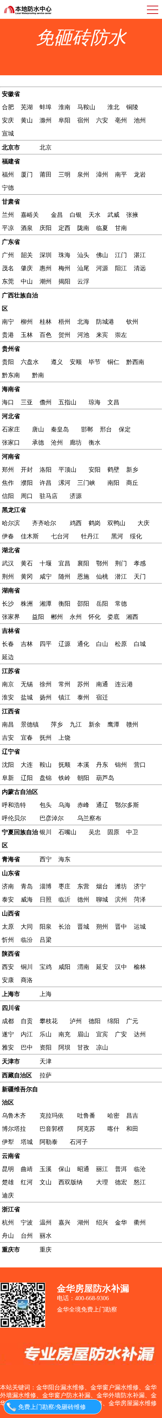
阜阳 (64, 120)
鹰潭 (113, 724)
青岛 (27, 886)
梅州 (64, 268)
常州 (64, 684)
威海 (27, 899)
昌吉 (132, 1115)
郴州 (57, 617)
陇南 (83, 228)
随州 (64, 576)
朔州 (102, 926)
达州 (140, 1034)
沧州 (57, 442)
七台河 (60, 536)
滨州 (121, 899)
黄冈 (27, 576)
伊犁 (8, 1142)
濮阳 (27, 483)
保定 (125, 429)
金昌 (57, 215)
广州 (8, 255)
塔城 (27, 1142)
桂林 (46, 321)
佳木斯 (30, 536)
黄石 (27, 563)
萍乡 (57, 724)
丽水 (46, 1235)
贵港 (8, 335)
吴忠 (95, 832)
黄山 (27, 120)
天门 (140, 576)
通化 (83, 644)
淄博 (46, 886)
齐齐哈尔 (44, 523)
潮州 (46, 281)
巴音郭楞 (52, 1129)
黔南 (38, 375)
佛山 (102, 255)
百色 (46, 335)
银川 (46, 832)
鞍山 (46, 765)
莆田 (46, 174)
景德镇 (30, 724)
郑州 (8, 469)
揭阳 (64, 281)
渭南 (83, 967)
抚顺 (64, 765)
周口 (27, 496)
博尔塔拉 (14, 1129)
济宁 (140, 886)
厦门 (27, 174)
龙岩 (140, 174)
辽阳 (27, 778)
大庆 (144, 523)
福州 (8, 174)
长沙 (8, 603)
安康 (8, 980)
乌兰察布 (89, 818)
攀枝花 (49, 1021)
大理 (102, 1182)
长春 (8, 644)
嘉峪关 (30, 215)
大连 (27, 765)
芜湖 (27, 107)
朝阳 (83, 778)
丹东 (102, 765)
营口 (140, 765)
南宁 (8, 321)
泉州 (83, 174)
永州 (76, 617)
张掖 (132, 215)
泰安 (8, 899)
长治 (64, 926)
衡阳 (64, 603)
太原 (8, 926)
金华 (121, 1222)
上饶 (64, 737)
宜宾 (102, 1034)
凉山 (102, 1047)
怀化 (95, 617)
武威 (113, 215)
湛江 (140, 255)
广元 (132, 1021)
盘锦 (46, 778)
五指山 (67, 402)
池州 (140, 120)
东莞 (8, 281)
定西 (64, 228)
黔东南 (11, 375)
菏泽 (140, 899)
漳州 (102, 174)
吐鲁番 (86, 1115)
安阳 (95, 469)
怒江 (140, 1182)
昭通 (83, 1169)
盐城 (27, 697)
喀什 (113, 1129)
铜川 (27, 967)
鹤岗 (95, 523)
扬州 (46, 697)
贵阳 (8, 362)
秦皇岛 (60, 429)
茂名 (8, 268)
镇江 (64, 697)
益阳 (38, 617)
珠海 (64, 255)
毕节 (95, 362)
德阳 (95, 1021)
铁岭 (64, 778)
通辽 (102, 805)
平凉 (8, 228)
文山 (46, 1182)
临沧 (140, 1169)
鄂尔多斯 (127, 805)
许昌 (46, 483)
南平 (121, 174)
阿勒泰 (49, 1142)
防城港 (105, 321)
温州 (46, 1222)
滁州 (46, 120)
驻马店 (49, 496)
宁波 (27, 1222)
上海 (46, 994)
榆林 (140, 967)
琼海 (95, 402)
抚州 (46, 737)
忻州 (8, 940)
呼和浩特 (14, 805)
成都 (8, 1021)
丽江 (102, 1169)
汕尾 (83, 268)
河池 (83, 335)
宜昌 (64, 563)
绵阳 (113, 1021)
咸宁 (46, 576)
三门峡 (86, 483)
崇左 (121, 335)
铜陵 (132, 107)
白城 (140, 644)
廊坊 (76, 442)
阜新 (8, 778)
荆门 (121, 563)
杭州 (8, 1222)
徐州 (46, 684)
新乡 (132, 469)
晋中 (121, 926)
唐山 (38, 429)
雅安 (8, 1047)
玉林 (27, 335)
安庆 (8, 120)
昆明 (8, 1169)
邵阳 (83, 603)
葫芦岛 (105, 778)
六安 (102, 120)
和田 (132, 1129)
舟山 (8, 1235)
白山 (102, 644)
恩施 (83, 576)
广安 (121, 1034)
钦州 (132, 321)
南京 (8, 684)
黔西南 (135, 362)
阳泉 (46, 926)
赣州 (132, 724)
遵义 (57, 362)
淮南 (64, 107)
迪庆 (8, 1195)
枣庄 (64, 886)
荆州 (8, 576)
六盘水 (30, 362)
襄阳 (83, 563)
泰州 (83, 697)
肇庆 (27, 268)
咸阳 (64, 967)
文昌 (113, 402)
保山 (64, 1169)
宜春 (27, 737)
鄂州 (102, 563)
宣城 (8, 133)
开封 (27, 469)
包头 (46, 805)
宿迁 (102, 697)
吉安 (8, 737)
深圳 (46, 255)
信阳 (8, 496)
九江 (76, 724)
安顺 (76, 362)
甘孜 (83, 1047)
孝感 (140, 563)
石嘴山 (67, 832)
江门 (121, 255)
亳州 (121, 120)
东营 (83, 886)
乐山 (46, 1034)
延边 (8, 657)
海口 (8, 402)
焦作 (8, 483)
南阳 (113, 483)
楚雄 (8, 1182)
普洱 (121, 1169)
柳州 (27, 321)
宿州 (83, 120)
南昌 (8, 724)
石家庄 (11, 429)
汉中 (121, 967)
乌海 (64, 805)
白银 (76, 215)
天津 (46, 1061)
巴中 (27, 1047)
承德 (38, 442)
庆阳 (46, 228)
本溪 (83, 765)
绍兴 (102, 1222)
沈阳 (8, 765)
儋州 (46, 402)
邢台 (106, 429)
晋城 (83, 926)
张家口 (11, 442)
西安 (8, 967)
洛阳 (46, 469)
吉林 (27, 644)
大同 (27, 926)
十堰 (46, 563)
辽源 (64, 644)
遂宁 (8, 1034)
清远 (140, 268)
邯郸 (87, 429)
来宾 (102, 335)
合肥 (8, 107)
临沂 (64, 899)
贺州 (64, 335)
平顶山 (67, 469)
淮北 (113, 107)
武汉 (8, 563)
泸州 (76, 1021)
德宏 (121, 1182)
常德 (121, 603)
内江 (27, 1034)
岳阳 (102, 603)
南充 (64, 1034)
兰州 (8, 215)
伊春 (8, 536)
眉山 (83, 1034)
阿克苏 (86, 1129)
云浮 (83, 281)
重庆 (46, 1249)
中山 (27, 281)
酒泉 (27, 228)
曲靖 (27, 1169)
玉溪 (46, 1169)
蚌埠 (46, 107)
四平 (46, 644)
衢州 (140, 1222)
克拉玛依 (52, 1115)
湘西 (132, 617)
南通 (102, 684)
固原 (113, 832)
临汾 (27, 940)
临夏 (102, 228)
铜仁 (113, 362)
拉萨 (46, 1075)
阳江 (121, 268)
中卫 (132, 832)
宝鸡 (46, 967)
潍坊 (121, 886)
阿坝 (64, 1047)
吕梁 (46, 940)
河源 (102, 268)
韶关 (27, 255)
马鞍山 (86, 107)
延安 (102, 967)
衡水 (95, 442)
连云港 (124, 684)
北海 (83, 321)
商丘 (132, 483)
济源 (76, 496)
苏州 (83, 684)
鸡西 (76, 523)
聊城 (102, 899)
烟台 (102, 886)
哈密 (113, 1115)
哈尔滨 (11, 523)
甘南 (121, 228)
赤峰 (83, 805)
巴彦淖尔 (52, 818)
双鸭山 (116, 523)
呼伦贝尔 (14, 818)
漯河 (64, 483)
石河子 (79, 1142)
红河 (27, 1182)
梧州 (64, 321)
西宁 (46, 859)
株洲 (27, 603)
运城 (140, 926)
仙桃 (102, 576)
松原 (121, 644)
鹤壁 (113, 469)
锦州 (121, 765)
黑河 (117, 536)
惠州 (46, 268)
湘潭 (46, 603)
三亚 (27, 402)
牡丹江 (90, 536)
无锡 (27, 684)
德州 (83, 899)
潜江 (121, 576)
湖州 (83, 1222)
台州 (27, 1235)
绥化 (136, 536)
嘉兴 (64, 1222)
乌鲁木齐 (14, 1115)
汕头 (83, 255)
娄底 (113, 617)
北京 (46, 147)
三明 (64, 174)
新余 (95, 724)
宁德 (8, 187)
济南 (8, 886)
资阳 (46, 1047)
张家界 (11, 617)
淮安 (8, 697)
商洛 (27, 980)
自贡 (27, 1021)
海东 (64, 859)
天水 (95, 215)
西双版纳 (70, 1182)
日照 (46, 899)
